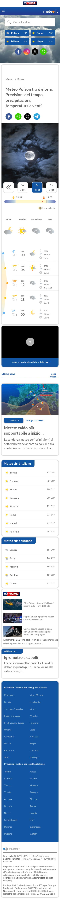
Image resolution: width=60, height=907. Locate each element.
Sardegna (34, 757)
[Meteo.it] (50, 11)
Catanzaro (35, 826)
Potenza (8, 826)
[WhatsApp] (43, 51)
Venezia (34, 785)
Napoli (7, 813)
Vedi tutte (53, 375)
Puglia (33, 743)
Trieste (7, 792)
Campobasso (10, 819)
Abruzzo (34, 736)
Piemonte (9, 695)
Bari (32, 819)
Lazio (32, 729)
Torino (7, 771)
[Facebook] (18, 51)
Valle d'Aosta (36, 695)
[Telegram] (37, 116)
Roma (33, 806)
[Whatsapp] (18, 116)
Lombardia (35, 702)
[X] (35, 51)
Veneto (33, 709)
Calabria (34, 750)
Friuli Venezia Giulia (14, 722)
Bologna (34, 792)
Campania (9, 736)
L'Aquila (33, 813)
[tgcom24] (30, 3)
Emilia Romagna (12, 715)
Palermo (8, 833)
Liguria (7, 702)
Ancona (8, 799)
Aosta (33, 771)
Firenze (34, 799)
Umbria (8, 729)
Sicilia (7, 757)
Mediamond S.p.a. (29, 885)
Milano (33, 778)
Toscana (34, 722)
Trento (7, 785)
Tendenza (13, 420)
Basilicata (9, 750)
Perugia (8, 806)
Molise (7, 743)
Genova (8, 778)
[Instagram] (26, 51)
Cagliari (34, 833)
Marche (34, 715)
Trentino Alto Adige (14, 709)
